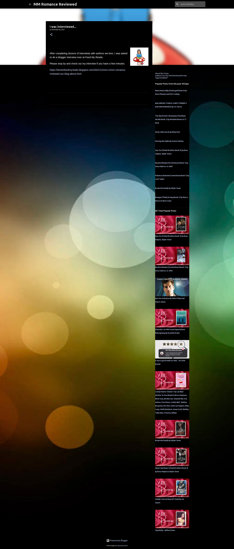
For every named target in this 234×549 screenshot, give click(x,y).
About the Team (162, 73)
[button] (51, 34)
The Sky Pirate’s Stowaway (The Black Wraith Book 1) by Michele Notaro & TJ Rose (170, 119)
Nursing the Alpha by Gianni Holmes (169, 141)
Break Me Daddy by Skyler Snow (168, 188)
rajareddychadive (122, 545)
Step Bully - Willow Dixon (165, 530)
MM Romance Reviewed (55, 4)
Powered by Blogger (118, 541)
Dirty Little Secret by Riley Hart (167, 132)
